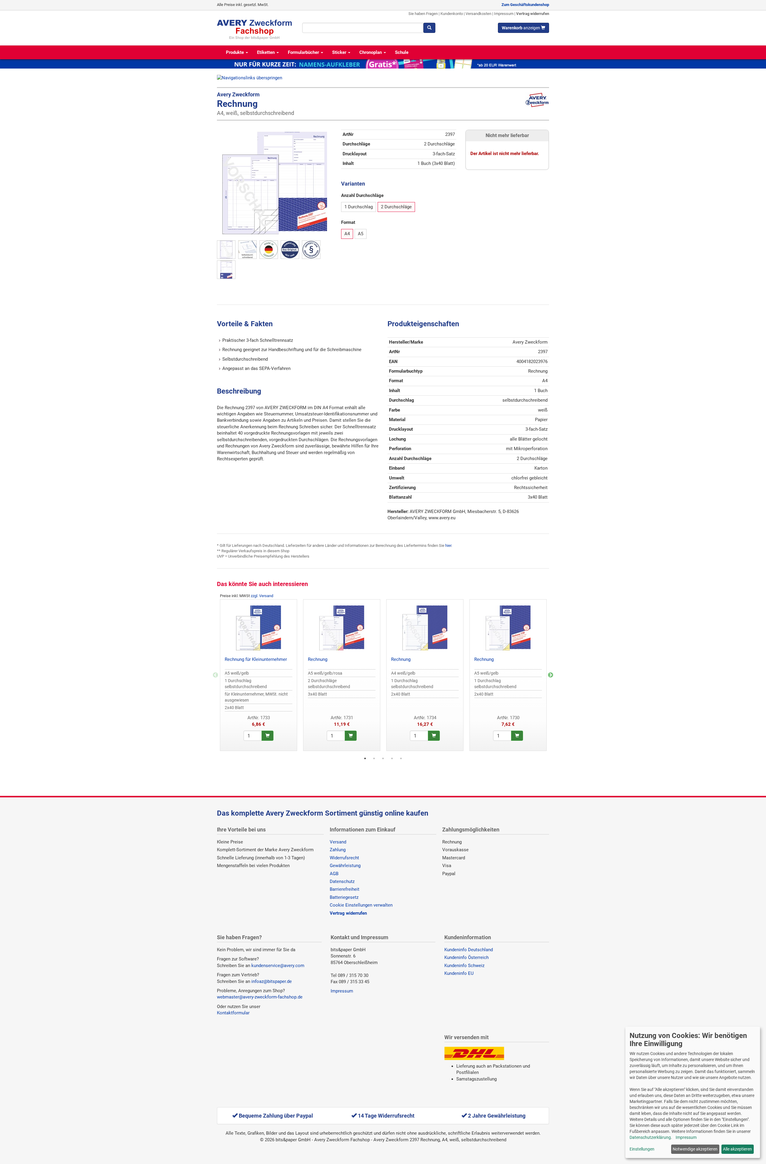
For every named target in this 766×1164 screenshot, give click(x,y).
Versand (338, 842)
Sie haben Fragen (423, 13)
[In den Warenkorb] (267, 736)
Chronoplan (371, 52)
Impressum (503, 13)
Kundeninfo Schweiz (464, 965)
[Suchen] (429, 28)
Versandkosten (478, 13)
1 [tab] (365, 758)
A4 (347, 233)
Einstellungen (642, 1149)
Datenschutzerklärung (650, 1137)
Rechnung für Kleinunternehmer (256, 659)
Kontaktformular (233, 1013)
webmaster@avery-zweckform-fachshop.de (260, 997)
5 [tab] (401, 758)
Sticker (339, 52)
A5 (360, 233)
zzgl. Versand (262, 596)
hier (448, 545)
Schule (401, 52)
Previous (215, 675)
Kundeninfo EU (459, 973)
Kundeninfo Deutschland (468, 949)
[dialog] (692, 1092)
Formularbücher (304, 52)
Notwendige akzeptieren (695, 1149)
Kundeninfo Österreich (466, 957)
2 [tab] (374, 758)
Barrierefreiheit (344, 889)
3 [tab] (383, 758)
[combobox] (362, 28)
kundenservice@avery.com (277, 965)
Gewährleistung (345, 865)
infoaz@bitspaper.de (271, 981)
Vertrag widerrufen (532, 13)
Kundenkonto (451, 13)
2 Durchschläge (396, 207)
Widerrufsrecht (344, 858)
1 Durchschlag (358, 207)
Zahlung (338, 849)
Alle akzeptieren (737, 1149)
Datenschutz (342, 881)
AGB (334, 873)
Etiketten (266, 52)
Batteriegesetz (344, 897)
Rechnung (317, 659)
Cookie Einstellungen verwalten (361, 905)
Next (551, 675)
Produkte (235, 52)
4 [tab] (392, 758)
